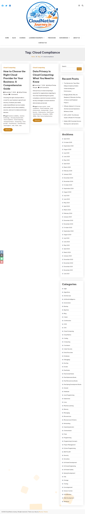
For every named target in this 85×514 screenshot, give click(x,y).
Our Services (63, 38)
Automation (67, 303)
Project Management (70, 445)
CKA (65, 327)
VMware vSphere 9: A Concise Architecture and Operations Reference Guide (72, 108)
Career (66, 317)
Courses (22, 38)
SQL (65, 476)
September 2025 (68, 146)
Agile (65, 288)
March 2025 (67, 167)
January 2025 (68, 174)
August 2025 (67, 149)
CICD (65, 324)
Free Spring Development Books (72, 384)
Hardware (66, 391)
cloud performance (9, 121)
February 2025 (68, 171)
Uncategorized (68, 487)
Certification (67, 320)
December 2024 (68, 178)
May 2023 (67, 245)
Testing (66, 484)
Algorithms (67, 292)
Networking (67, 423)
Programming (67, 437)
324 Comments (44, 87)
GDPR (50, 114)
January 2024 (68, 217)
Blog (14, 38)
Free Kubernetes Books (70, 377)
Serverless (67, 459)
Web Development (69, 498)
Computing (67, 342)
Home (7, 38)
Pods (65, 434)
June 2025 (67, 156)
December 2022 (68, 259)
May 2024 (67, 202)
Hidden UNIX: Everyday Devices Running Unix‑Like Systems (72, 122)
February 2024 (68, 213)
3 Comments (14, 94)
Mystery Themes (43, 511)
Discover (8, 129)
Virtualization (67, 494)
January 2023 (68, 256)
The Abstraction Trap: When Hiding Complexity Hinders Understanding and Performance (71, 87)
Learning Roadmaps (36, 38)
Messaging (67, 413)
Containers (67, 345)
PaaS (16, 125)
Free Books (52, 38)
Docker (66, 366)
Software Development (70, 462)
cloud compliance (8, 119)
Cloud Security (13, 123)
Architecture (67, 296)
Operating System (69, 427)
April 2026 (67, 139)
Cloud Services (21, 123)
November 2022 (68, 263)
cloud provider (44, 110)
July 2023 (66, 238)
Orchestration (68, 430)
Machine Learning (69, 405)
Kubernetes (67, 398)
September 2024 (69, 188)
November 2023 (68, 224)
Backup (66, 306)
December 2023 (68, 220)
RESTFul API (67, 452)
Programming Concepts (70, 441)
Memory (66, 409)
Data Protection (37, 114)
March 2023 (67, 252)
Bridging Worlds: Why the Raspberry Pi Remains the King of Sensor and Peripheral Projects (72, 98)
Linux (65, 402)
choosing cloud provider (17, 117)
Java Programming (69, 395)
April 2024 (67, 206)
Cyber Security (68, 349)
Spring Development (69, 473)
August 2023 (67, 234)
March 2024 (67, 210)
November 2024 (68, 181)
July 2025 (66, 153)
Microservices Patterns (70, 420)
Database (66, 356)
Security (66, 455)
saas (20, 125)
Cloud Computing (9, 67)
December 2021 (68, 266)
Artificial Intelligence (69, 299)
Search (64, 66)
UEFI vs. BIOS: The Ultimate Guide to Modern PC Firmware (72, 116)
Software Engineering (70, 466)
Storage (66, 480)
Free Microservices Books (71, 381)
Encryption (45, 114)
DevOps (66, 363)
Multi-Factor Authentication (44, 116)
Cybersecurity (42, 112)
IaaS (13, 125)
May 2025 (67, 160)
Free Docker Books (69, 374)
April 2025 (67, 163)
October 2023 (68, 227)
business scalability (14, 115)
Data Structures (68, 352)
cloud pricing (18, 121)
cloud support (7, 125)
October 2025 (68, 142)
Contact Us (42, 43)
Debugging (67, 359)
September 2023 (68, 231)
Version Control (68, 491)
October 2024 (68, 185)
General (66, 388)
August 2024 (67, 192)
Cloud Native (67, 335)
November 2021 (68, 270)
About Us (76, 38)
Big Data (66, 310)
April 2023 (67, 249)
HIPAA (34, 116)
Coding (66, 338)
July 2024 (66, 195)
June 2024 (67, 199)
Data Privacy (50, 112)
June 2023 (67, 241)
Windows (66, 501)
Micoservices (67, 416)
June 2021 (66, 273)
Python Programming (70, 448)
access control (42, 106)
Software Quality (68, 469)
